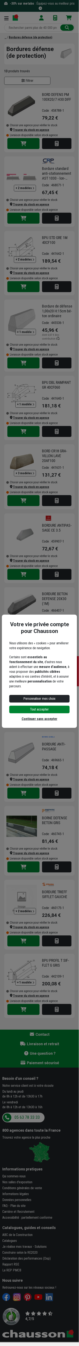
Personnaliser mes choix (39, 699)
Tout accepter (39, 709)
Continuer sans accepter (39, 719)
